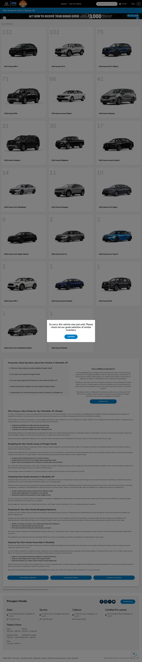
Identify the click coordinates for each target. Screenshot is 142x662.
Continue (71, 337)
